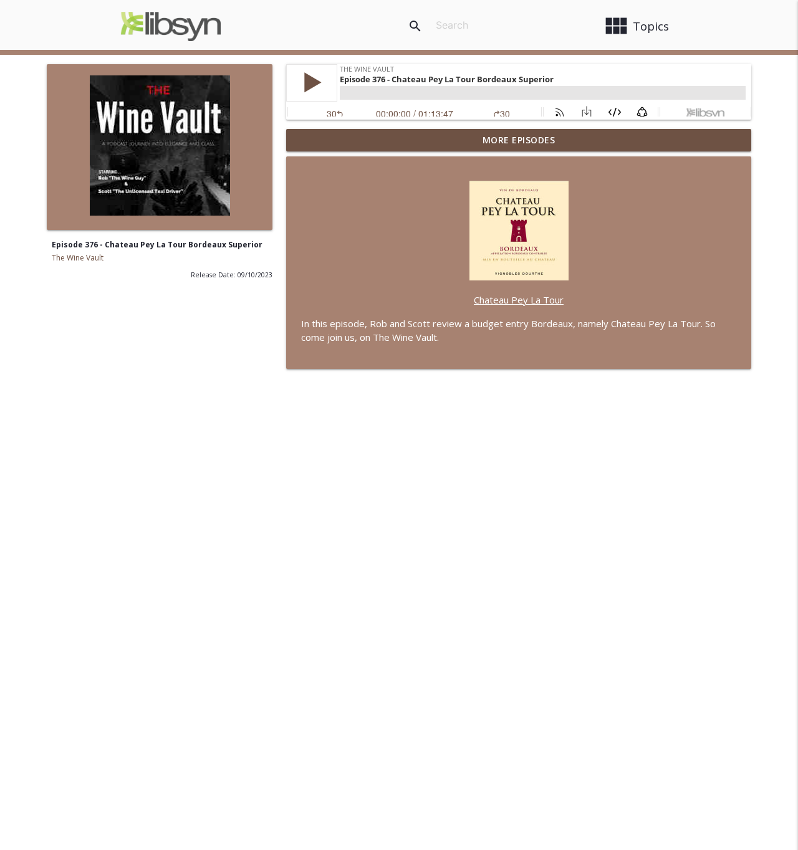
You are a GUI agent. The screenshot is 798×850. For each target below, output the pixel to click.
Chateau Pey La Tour (519, 300)
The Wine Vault (77, 257)
